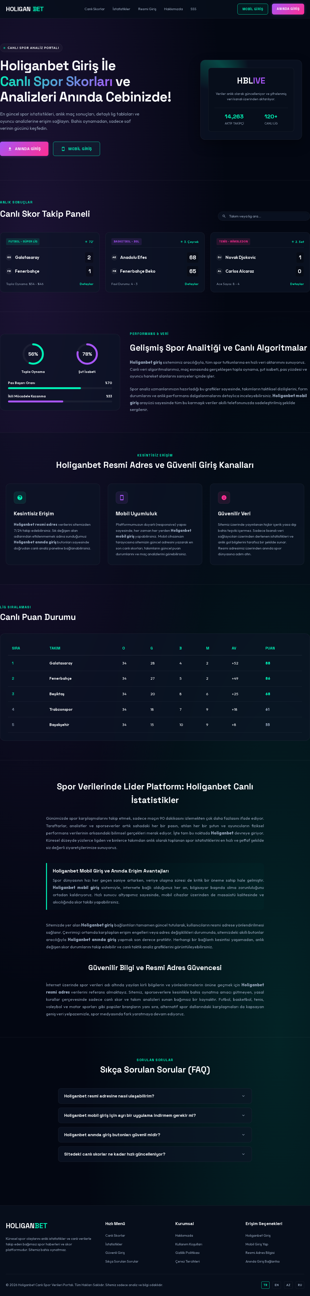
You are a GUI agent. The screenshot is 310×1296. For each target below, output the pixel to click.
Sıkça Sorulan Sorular (122, 1261)
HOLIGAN (25, 9)
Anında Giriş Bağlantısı (263, 1261)
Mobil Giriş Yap (257, 1244)
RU (300, 1285)
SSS (193, 9)
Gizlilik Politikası (187, 1252)
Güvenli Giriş (115, 1252)
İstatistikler (121, 9)
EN (277, 1285)
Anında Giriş (288, 9)
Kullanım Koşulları (188, 1244)
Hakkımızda (173, 9)
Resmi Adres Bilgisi (260, 1252)
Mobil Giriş (252, 9)
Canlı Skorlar (95, 9)
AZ (288, 1285)
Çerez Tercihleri (187, 1261)
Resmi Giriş (147, 9)
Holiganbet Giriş (258, 1235)
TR (265, 1285)
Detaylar (86, 284)
